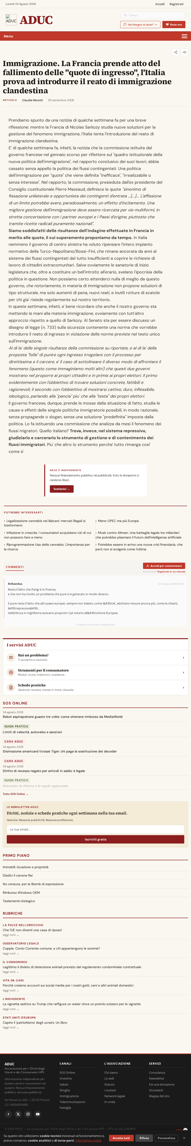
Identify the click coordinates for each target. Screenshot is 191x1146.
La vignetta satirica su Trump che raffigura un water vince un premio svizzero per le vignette (72, 1004)
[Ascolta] (184, 52)
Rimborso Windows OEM (21, 892)
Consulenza (157, 1072)
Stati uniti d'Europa (19, 1018)
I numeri (110, 1090)
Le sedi (109, 1078)
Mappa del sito (159, 1096)
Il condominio (15, 962)
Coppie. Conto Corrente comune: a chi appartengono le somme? (51, 948)
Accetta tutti (121, 1138)
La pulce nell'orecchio (23, 925)
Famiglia (65, 1108)
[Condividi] (175, 52)
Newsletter (156, 1078)
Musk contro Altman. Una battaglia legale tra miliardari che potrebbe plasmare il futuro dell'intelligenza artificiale (138, 535)
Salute (64, 1084)
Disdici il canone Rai (18, 875)
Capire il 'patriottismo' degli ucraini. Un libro (35, 1022)
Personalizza (166, 1138)
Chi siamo (111, 1072)
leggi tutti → (11, 935)
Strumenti (156, 1090)
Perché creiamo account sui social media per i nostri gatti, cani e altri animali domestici (68, 985)
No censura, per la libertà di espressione (33, 884)
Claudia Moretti (32, 100)
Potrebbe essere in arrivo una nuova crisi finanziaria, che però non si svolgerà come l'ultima (139, 546)
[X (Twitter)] (18, 1114)
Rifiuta (144, 1138)
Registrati (177, 4)
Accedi (160, 4)
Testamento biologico (19, 901)
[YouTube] (37, 1114)
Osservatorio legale (21, 943)
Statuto (109, 1084)
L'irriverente (14, 999)
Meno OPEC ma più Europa (118, 521)
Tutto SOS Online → (15, 794)
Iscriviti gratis (95, 839)
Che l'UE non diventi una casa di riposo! (32, 930)
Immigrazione (69, 1096)
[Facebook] (8, 1114)
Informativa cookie (88, 1140)
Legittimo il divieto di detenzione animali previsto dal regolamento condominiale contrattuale (72, 967)
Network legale (114, 1096)
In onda (109, 1102)
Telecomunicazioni (72, 1102)
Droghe (65, 1090)
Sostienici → (62, 489)
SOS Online (15, 703)
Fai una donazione (161, 1084)
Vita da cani (13, 980)
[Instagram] (28, 1114)
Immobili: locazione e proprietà (25, 867)
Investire (66, 1078)
